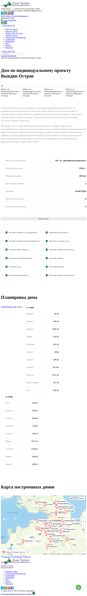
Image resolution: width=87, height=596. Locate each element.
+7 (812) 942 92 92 (8, 25)
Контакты (9, 48)
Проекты (6, 557)
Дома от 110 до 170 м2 (14, 33)
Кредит (8, 46)
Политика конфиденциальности (13, 594)
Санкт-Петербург (9, 20)
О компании (10, 39)
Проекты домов (7, 566)
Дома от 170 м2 (11, 35)
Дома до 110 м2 (11, 31)
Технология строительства (15, 37)
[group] (43, 85)
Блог (7, 43)
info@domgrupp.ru (21, 16)
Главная (4, 56)
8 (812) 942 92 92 (7, 16)
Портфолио (9, 41)
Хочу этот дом (43, 219)
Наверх (29, 594)
